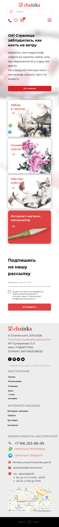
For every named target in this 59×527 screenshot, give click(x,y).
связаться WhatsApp (29, 448)
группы (19, 109)
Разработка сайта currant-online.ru (29, 365)
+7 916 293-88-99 (29, 443)
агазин (35, 216)
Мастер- (17, 179)
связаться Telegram (28, 455)
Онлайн (17, 145)
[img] (29, 5)
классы (16, 182)
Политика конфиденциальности (29, 339)
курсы (15, 149)
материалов (20, 220)
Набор (15, 105)
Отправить (29, 307)
